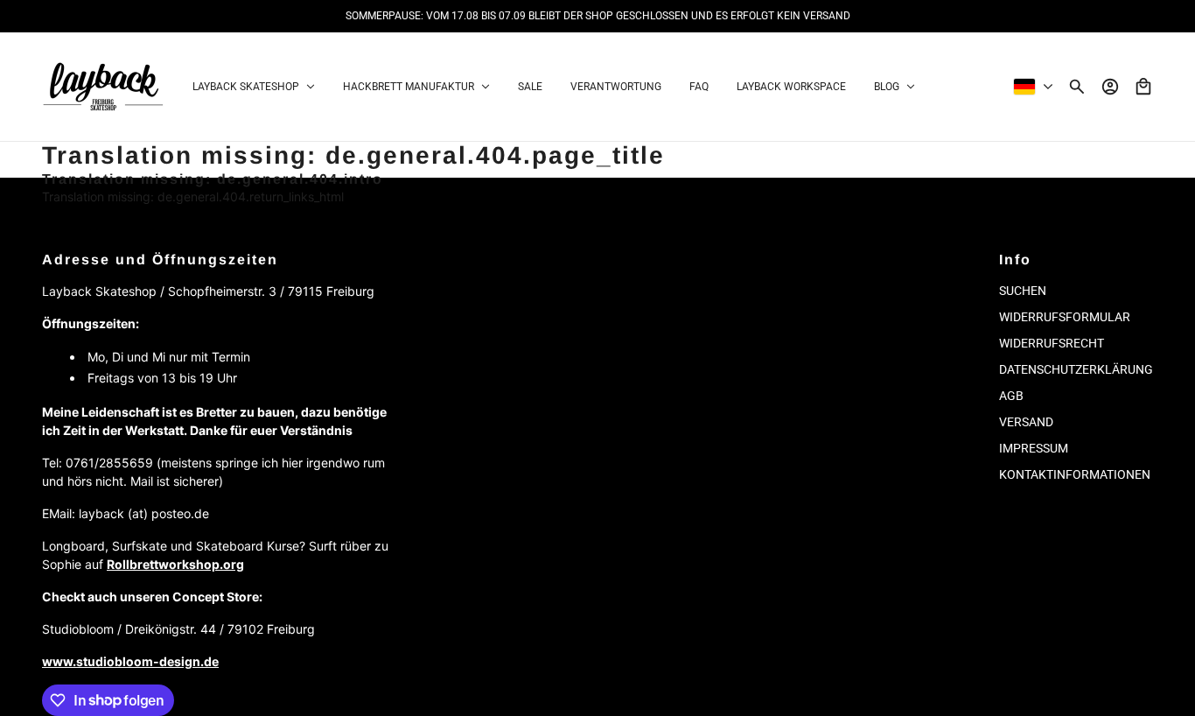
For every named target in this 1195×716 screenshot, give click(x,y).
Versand (1026, 422)
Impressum (1033, 448)
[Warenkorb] (1143, 86)
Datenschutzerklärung (1076, 369)
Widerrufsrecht (1051, 343)
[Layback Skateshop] (103, 86)
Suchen (1022, 291)
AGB (1011, 396)
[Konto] (1110, 86)
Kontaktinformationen (1074, 474)
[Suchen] (1077, 86)
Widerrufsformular (1064, 317)
